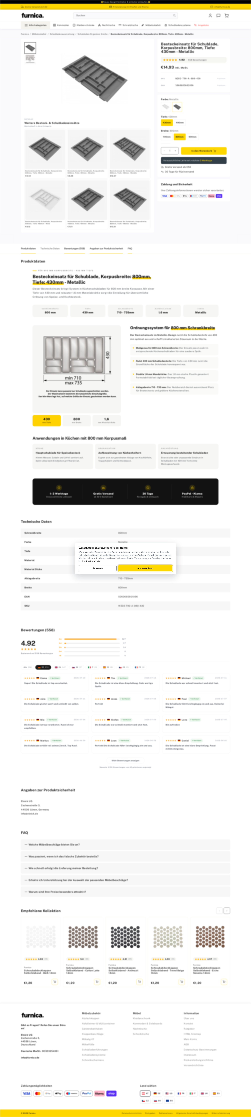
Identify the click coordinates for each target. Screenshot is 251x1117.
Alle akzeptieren (145, 568)
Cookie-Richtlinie (91, 561)
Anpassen (98, 568)
